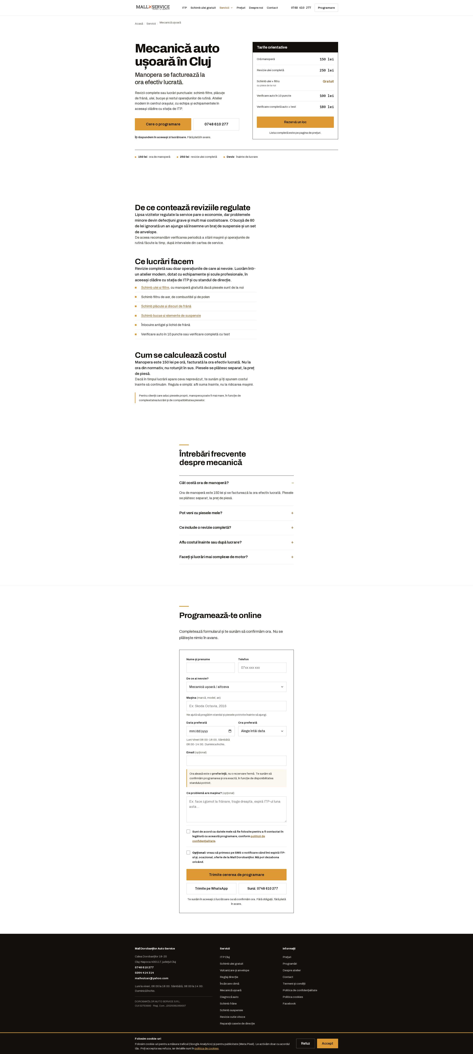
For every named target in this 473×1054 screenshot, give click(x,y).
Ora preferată (247, 722)
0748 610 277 (301, 7)
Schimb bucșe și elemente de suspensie (171, 315)
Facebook (289, 1003)
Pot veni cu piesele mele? (200, 513)
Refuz (305, 1043)
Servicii (224, 7)
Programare (326, 7)
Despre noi (256, 7)
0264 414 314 (144, 972)
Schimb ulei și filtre (155, 287)
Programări (290, 963)
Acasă (139, 23)
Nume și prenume (198, 659)
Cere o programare (163, 124)
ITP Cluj (225, 957)
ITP (184, 7)
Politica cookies (293, 996)
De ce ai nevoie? (197, 678)
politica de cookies (207, 1048)
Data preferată (196, 722)
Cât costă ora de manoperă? (204, 483)
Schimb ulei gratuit (203, 7)
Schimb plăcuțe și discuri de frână (166, 306)
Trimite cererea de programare (236, 875)
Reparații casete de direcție (237, 1023)
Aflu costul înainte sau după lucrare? (210, 542)
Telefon (243, 659)
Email (196, 752)
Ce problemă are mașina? (210, 793)
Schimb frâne (228, 1003)
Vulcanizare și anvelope (234, 970)
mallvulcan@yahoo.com (151, 978)
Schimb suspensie (231, 1010)
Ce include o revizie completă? (205, 527)
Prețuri (241, 7)
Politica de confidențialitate (300, 990)
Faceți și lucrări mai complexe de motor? (213, 557)
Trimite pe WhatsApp (211, 888)
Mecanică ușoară (230, 990)
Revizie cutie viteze (232, 1016)
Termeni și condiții (294, 983)
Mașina (203, 697)
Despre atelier (292, 970)
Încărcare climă (229, 983)
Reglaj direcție (229, 976)
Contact (272, 7)
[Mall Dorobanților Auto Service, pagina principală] (153, 8)
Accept (327, 1043)
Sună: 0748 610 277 (262, 888)
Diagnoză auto (229, 996)
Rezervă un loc (295, 122)
